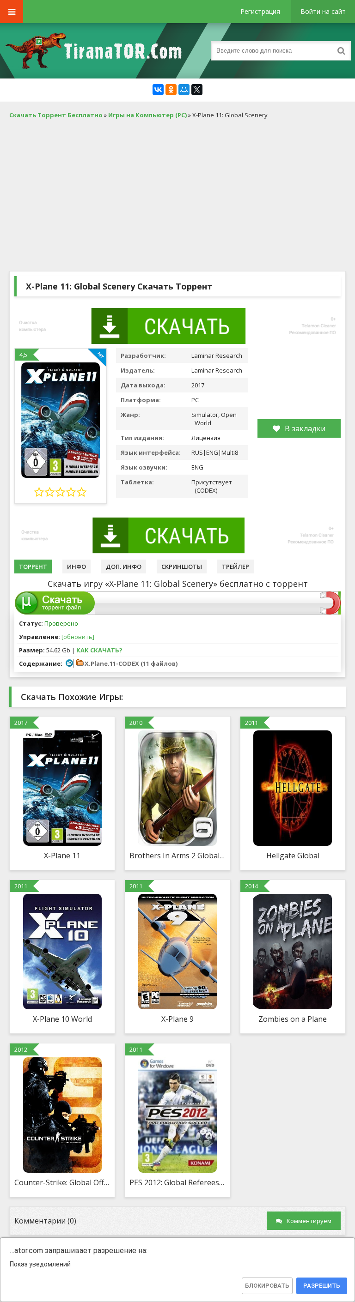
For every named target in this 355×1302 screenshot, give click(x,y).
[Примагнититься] (330, 612)
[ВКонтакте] (158, 89)
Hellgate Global (292, 855)
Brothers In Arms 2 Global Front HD (177, 855)
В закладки (305, 428)
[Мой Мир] (184, 89)
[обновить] (77, 637)
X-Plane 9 (177, 1019)
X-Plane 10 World (62, 1019)
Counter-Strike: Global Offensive (62, 1182)
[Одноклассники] (171, 89)
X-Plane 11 (62, 855)
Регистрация (260, 11)
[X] (196, 89)
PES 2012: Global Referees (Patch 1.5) (177, 1182)
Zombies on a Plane (292, 1019)
